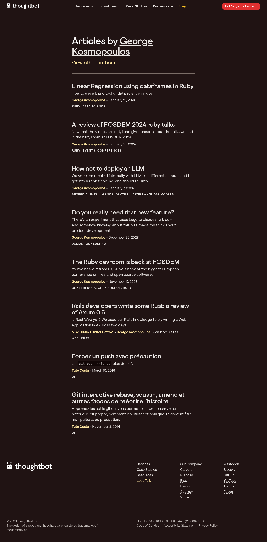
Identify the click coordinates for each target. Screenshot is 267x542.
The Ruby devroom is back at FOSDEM (125, 261)
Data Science (93, 106)
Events (88, 150)
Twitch (229, 486)
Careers (186, 469)
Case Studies (137, 6)
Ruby (76, 106)
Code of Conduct (148, 525)
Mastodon (231, 464)
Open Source (109, 288)
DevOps (122, 194)
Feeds (228, 492)
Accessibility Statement (179, 525)
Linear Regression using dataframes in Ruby (133, 86)
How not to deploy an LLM (108, 168)
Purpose (186, 475)
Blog (182, 6)
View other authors (93, 63)
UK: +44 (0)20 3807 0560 (188, 521)
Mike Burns (80, 332)
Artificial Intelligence (93, 194)
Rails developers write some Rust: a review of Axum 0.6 (130, 309)
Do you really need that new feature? (123, 212)
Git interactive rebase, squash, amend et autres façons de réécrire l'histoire (128, 398)
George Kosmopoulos (112, 46)
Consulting (96, 244)
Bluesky (229, 469)
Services (82, 6)
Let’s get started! (241, 6)
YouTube (230, 480)
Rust (85, 338)
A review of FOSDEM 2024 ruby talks (123, 124)
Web (75, 338)
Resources (161, 6)
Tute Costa (80, 370)
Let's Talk (144, 480)
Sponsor (186, 492)
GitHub (229, 475)
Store (184, 497)
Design (78, 244)
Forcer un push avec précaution (116, 356)
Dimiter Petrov (101, 332)
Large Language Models (152, 194)
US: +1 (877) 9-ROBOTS (152, 521)
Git (74, 377)
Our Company (191, 464)
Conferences (109, 150)
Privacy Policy (208, 525)
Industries (108, 6)
